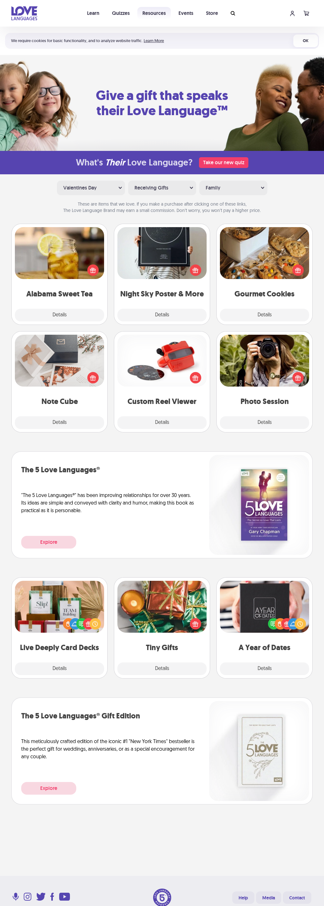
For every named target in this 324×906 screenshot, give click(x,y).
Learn (93, 13)
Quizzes (121, 13)
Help (243, 898)
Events (185, 13)
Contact (297, 898)
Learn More (154, 40)
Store (212, 13)
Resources (154, 13)
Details (60, 315)
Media (268, 898)
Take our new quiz (223, 162)
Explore (48, 542)
